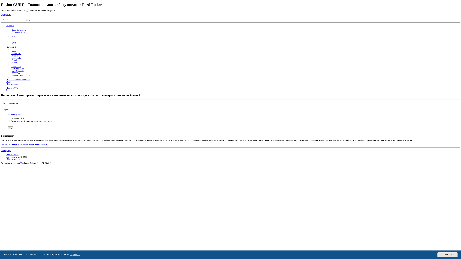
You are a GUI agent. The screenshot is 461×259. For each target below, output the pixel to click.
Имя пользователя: (10, 103)
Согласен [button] (448, 255)
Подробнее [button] (75, 255)
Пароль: (6, 110)
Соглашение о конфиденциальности (31, 144)
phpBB (19, 163)
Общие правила (8, 144)
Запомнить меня (17, 119)
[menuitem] (18, 30)
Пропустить (6, 15)
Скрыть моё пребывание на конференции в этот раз (31, 121)
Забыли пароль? (14, 114)
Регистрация (6, 151)
